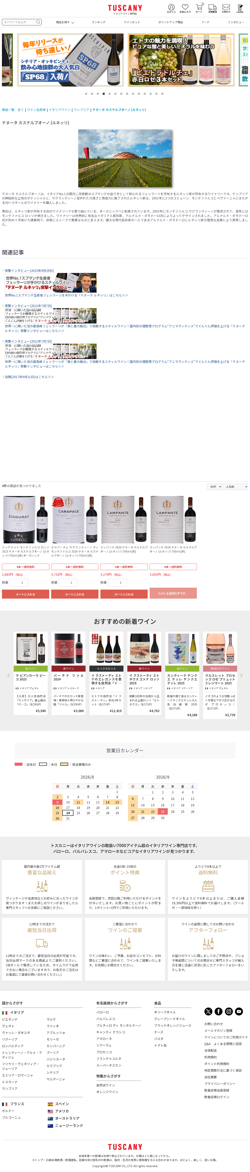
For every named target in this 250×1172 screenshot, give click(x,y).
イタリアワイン (60, 109)
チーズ (158, 1032)
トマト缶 (160, 1045)
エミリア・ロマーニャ (17, 1075)
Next (241, 675)
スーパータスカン (108, 1065)
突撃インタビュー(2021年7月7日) (28, 305)
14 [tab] (163, 94)
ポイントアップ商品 (170, 22)
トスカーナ (10, 1081)
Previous (10, 675)
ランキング (98, 22)
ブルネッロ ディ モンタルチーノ (118, 1025)
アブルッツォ (55, 1032)
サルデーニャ (55, 1079)
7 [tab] (122, 94)
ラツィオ (52, 1026)
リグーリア (10, 1039)
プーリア (52, 1052)
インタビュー (236, 22)
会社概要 (210, 1077)
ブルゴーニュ (11, 1117)
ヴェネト (8, 1026)
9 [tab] (134, 94)
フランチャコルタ (108, 1058)
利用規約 (210, 1057)
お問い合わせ (213, 1023)
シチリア (52, 1072)
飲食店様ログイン (216, 1096)
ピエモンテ (10, 1019)
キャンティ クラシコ (110, 1032)
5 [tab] (110, 94)
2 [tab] (93, 94)
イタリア (17, 1012)
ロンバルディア (13, 1045)
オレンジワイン (107, 1091)
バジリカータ (55, 1059)
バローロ (102, 1012)
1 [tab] (87, 94)
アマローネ (104, 1038)
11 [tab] (145, 94)
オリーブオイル (165, 1012)
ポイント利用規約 (216, 1063)
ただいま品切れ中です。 (173, 593)
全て (21, 109)
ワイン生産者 (36, 109)
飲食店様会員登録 (216, 1090)
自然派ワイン (105, 1085)
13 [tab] (157, 94)
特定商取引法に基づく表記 (223, 1070)
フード (205, 22)
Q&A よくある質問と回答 (223, 1043)
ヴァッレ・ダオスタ (16, 1032)
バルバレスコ (105, 1018)
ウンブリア (81, 109)
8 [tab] (128, 94)
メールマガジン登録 (218, 1030)
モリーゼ (52, 1039)
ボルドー (8, 1110)
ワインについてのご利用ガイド (226, 1037)
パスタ (158, 1038)
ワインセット (132, 22)
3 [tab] (99, 94)
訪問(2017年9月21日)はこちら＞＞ (29, 376)
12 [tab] (151, 94)
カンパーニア (55, 1045)
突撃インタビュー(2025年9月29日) (29, 270)
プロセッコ (104, 1052)
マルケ (51, 1019)
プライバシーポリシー (220, 1083)
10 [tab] (140, 94)
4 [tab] (104, 94)
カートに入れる (25, 594)
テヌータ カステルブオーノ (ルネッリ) (119, 109)
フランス (17, 1103)
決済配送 (210, 1050)
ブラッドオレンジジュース (172, 1025)
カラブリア (54, 1065)
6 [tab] (116, 94)
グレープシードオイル (169, 1018)
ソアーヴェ (104, 1045)
